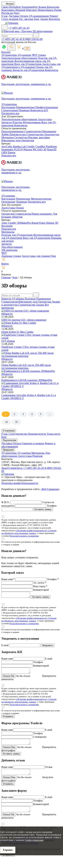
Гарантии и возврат (33, 443)
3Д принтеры (9, 453)
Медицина (7, 137)
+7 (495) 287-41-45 (18, 27)
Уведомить (47, 645)
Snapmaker (7, 149)
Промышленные (25, 107)
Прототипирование (12, 131)
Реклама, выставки (39, 137)
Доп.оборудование (12, 247)
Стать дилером (9, 19)
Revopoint (6, 225)
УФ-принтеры (9, 250)
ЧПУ (4, 253)
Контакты (54, 19)
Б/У (46, 110)
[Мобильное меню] (4, 27)
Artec (4, 222)
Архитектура (51, 134)
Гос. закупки (26, 19)
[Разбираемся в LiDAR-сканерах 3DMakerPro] (28, 371)
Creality (30, 146)
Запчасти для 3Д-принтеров (28, 70)
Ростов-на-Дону (10, 13)
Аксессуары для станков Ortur (39, 256)
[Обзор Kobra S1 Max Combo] (18, 322)
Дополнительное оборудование (19, 58)
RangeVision (39, 222)
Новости (6, 298)
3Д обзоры (18, 298)
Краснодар (53, 7)
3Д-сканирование (39, 16)
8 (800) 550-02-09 (33, 39)
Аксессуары (45, 119)
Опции (20, 207)
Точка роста (53, 433)
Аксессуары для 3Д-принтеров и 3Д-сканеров (30, 65)
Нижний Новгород (26, 10)
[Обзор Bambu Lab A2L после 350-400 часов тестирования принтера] (31, 356)
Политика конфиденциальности (19, 483)
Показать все (8, 155)
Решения (37, 456)
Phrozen (27, 149)
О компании (9, 430)
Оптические (8, 201)
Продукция (8, 450)
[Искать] (36, 35)
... (50, 414)
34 (6, 422)
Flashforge (51, 146)
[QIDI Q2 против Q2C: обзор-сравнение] (25, 310)
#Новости (7, 313)
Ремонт (54, 16)
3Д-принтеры (9, 55)
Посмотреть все (10, 113)
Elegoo (11, 152)
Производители (37, 433)
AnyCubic (7, 146)
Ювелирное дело (11, 140)
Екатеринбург (30, 7)
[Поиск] (11, 47)
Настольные (8, 107)
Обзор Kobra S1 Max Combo (17, 331)
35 (16, 422)
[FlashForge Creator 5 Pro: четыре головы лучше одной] (31, 337)
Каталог (6, 52)
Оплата (24, 16)
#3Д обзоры (8, 340)
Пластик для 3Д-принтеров (17, 234)
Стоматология (32, 131)
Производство (17, 134)
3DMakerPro (24, 222)
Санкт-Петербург (11, 7)
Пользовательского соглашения (24, 536)
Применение (43, 298)
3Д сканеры (24, 453)
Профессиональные (46, 107)
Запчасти (6, 122)
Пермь (57, 10)
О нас (4, 16)
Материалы (7, 231)
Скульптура (21, 137)
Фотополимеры (32, 122)
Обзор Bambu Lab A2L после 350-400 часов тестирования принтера (26, 366)
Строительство (35, 134)
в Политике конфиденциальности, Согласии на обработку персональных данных (28, 531)
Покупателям (9, 440)
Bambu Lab (19, 146)
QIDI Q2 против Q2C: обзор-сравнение (23, 319)
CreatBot (40, 146)
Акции (44, 19)
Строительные (10, 110)
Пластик (17, 122)
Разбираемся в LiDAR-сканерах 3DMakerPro (26, 380)
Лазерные (21, 201)
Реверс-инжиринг (42, 213)
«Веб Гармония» (50, 489)
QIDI (4, 152)
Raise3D (51, 149)
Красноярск (8, 10)
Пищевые (24, 110)
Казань (42, 7)
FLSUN (18, 149)
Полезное (30, 298)
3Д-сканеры (24, 55)
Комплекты (51, 70)
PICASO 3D (40, 149)
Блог (36, 19)
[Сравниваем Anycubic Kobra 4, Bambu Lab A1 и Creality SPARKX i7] (31, 386)
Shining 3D (52, 222)
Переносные (23, 198)
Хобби (5, 134)
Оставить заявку (42, 509)
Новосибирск (46, 10)
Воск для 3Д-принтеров (28, 64)
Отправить (8, 716)
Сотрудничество (18, 433)
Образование (48, 131)
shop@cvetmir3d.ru (12, 468)
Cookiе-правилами (34, 840)
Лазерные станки (11, 256)
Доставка (14, 16)
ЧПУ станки (39, 55)
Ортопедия (27, 140)
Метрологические (41, 198)
